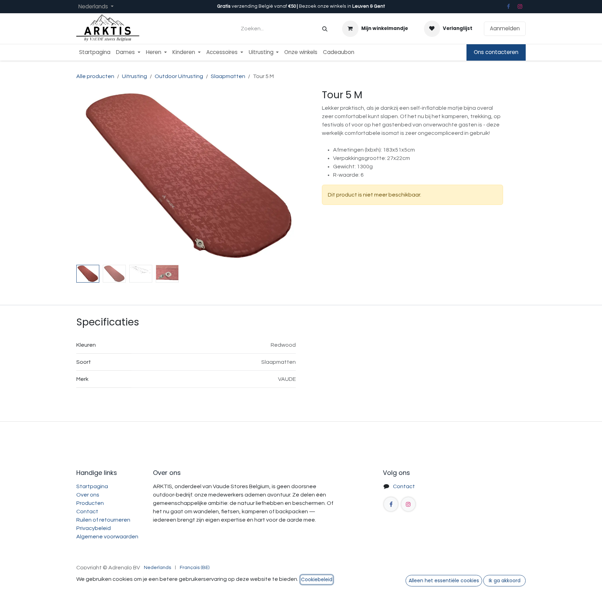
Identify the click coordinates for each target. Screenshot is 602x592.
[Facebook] (508, 6)
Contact (87, 511)
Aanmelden (505, 28)
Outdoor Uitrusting (179, 76)
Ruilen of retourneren (103, 520)
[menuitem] (94, 52)
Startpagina (92, 486)
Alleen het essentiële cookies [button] (444, 580)
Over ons (87, 495)
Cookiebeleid (316, 579)
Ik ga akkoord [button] (504, 580)
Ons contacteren (496, 52)
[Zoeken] (324, 28)
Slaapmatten (228, 76)
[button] (87, 176)
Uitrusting (134, 76)
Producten (90, 503)
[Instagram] (520, 6)
